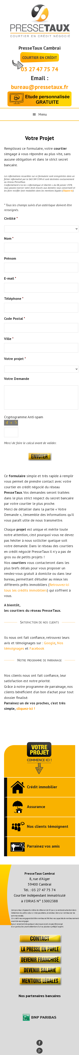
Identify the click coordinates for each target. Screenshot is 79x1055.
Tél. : (27, 890)
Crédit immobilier (42, 786)
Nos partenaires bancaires (40, 995)
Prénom (10, 258)
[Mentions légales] (39, 984)
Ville (9, 338)
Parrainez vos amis (43, 846)
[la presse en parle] (39, 952)
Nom (9, 238)
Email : (39, 78)
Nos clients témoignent (47, 826)
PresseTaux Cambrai (40, 48)
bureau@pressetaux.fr (39, 87)
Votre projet (15, 358)
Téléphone (13, 298)
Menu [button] (42, 114)
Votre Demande (16, 378)
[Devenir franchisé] (39, 963)
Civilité (11, 218)
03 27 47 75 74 (39, 69)
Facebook (36, 648)
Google (49, 643)
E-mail (10, 278)
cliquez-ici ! (25, 708)
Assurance (36, 806)
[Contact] (39, 942)
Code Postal (14, 318)
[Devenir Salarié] (39, 973)
